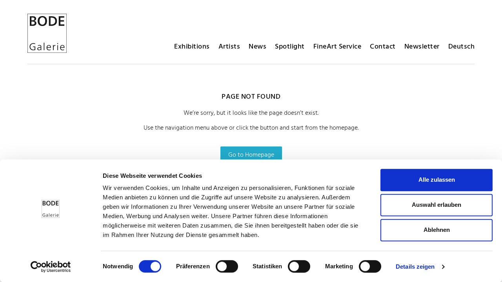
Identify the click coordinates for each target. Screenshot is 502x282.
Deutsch (461, 46)
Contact (383, 46)
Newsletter (422, 46)
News (257, 46)
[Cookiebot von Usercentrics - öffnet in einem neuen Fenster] (50, 267)
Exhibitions (192, 46)
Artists (229, 46)
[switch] (227, 266)
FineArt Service (337, 46)
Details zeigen (415, 266)
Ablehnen (437, 229)
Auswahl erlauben (436, 204)
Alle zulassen (436, 179)
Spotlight (290, 46)
